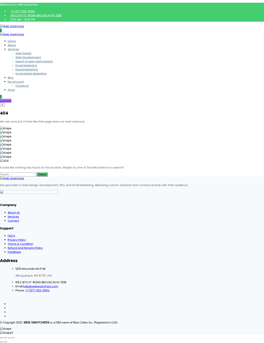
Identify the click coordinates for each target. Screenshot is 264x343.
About (12, 45)
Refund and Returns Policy (25, 248)
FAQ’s (11, 236)
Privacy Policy (17, 240)
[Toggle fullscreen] (5, 337)
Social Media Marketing (30, 74)
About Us (14, 212)
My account (16, 82)
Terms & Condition (20, 244)
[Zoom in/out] (1, 337)
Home (12, 41)
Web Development (28, 57)
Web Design (23, 53)
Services (13, 49)
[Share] (9, 337)
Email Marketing (26, 65)
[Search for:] (18, 174)
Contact (5, 101)
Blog (10, 78)
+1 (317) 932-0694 (22, 11)
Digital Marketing (26, 69)
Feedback (14, 252)
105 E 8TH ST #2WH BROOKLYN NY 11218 (35, 15)
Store (11, 90)
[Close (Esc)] (13, 337)
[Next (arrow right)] (5, 341)
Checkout (22, 86)
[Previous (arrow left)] (1, 341)
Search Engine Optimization (34, 61)
